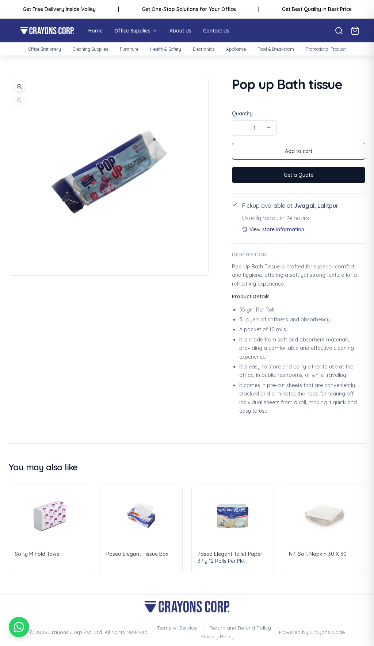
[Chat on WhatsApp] (19, 627)
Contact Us (216, 30)
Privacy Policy (217, 636)
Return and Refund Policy (240, 627)
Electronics (203, 49)
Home (95, 30)
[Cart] (355, 30)
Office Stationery (44, 49)
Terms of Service (177, 627)
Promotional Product (326, 49)
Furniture (129, 49)
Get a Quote (298, 175)
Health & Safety (165, 49)
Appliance (236, 49)
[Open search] (339, 30)
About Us (180, 30)
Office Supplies (132, 30)
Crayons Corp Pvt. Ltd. (75, 632)
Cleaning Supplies (90, 49)
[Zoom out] (19, 100)
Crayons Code (327, 632)
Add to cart (298, 151)
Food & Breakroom (275, 49)
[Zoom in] (19, 86)
